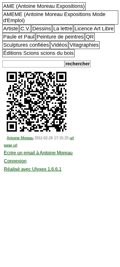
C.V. (25, 29)
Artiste (10, 29)
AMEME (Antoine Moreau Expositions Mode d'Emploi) (54, 17)
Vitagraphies (84, 45)
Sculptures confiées (26, 45)
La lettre (62, 29)
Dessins (41, 29)
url (72, 138)
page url (10, 145)
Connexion (15, 160)
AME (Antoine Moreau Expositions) (44, 6)
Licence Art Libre (94, 29)
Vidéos (59, 45)
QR (90, 37)
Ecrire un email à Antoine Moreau (38, 152)
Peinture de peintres (60, 37)
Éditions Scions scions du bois (38, 53)
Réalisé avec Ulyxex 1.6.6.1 (32, 169)
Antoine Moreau (20, 138)
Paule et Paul (18, 37)
